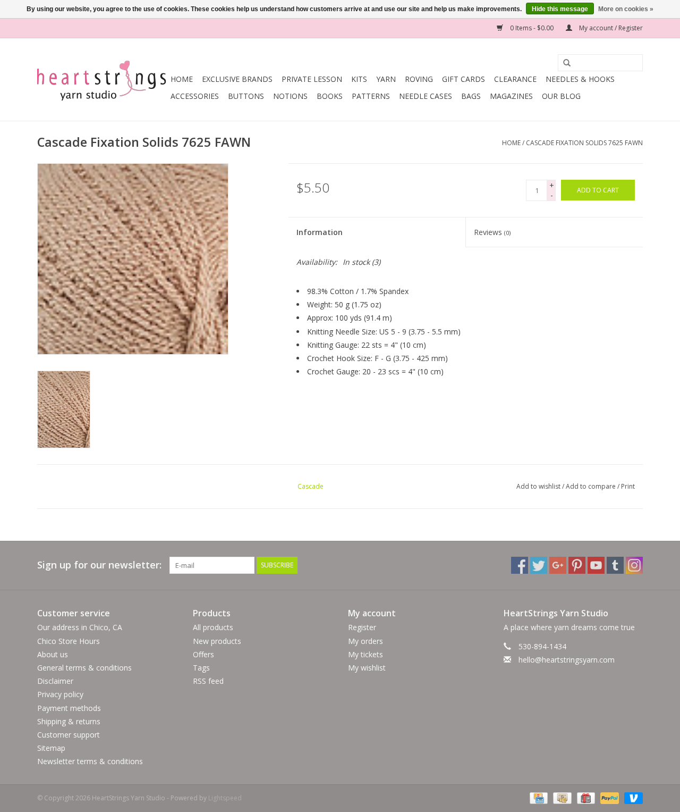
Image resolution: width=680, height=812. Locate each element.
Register (362, 627)
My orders (365, 641)
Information (319, 232)
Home (182, 79)
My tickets (365, 654)
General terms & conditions (84, 668)
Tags (201, 668)
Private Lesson (312, 79)
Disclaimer (55, 681)
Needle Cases (425, 96)
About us (52, 654)
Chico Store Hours (68, 641)
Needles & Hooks (580, 79)
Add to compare (591, 486)
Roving (419, 79)
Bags (471, 96)
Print (628, 486)
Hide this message (560, 9)
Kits (359, 79)
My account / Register (610, 27)
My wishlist (367, 668)
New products (217, 641)
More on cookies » (625, 9)
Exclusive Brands (237, 79)
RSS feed (208, 681)
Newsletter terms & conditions (90, 761)
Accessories (195, 96)
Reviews (492, 232)
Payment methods (69, 708)
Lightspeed (225, 797)
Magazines (511, 96)
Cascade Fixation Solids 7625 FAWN (584, 142)
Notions (290, 96)
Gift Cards (463, 79)
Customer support (68, 735)
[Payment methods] (537, 797)
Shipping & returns (68, 721)
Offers (203, 654)
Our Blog (561, 96)
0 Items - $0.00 (531, 27)
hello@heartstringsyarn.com (566, 660)
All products (213, 627)
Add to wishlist (538, 486)
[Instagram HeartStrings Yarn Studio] (634, 565)
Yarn (386, 79)
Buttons (246, 96)
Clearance (515, 79)
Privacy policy (60, 694)
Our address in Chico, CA (79, 627)
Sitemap (51, 748)
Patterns (371, 96)
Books (330, 96)
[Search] (563, 63)
